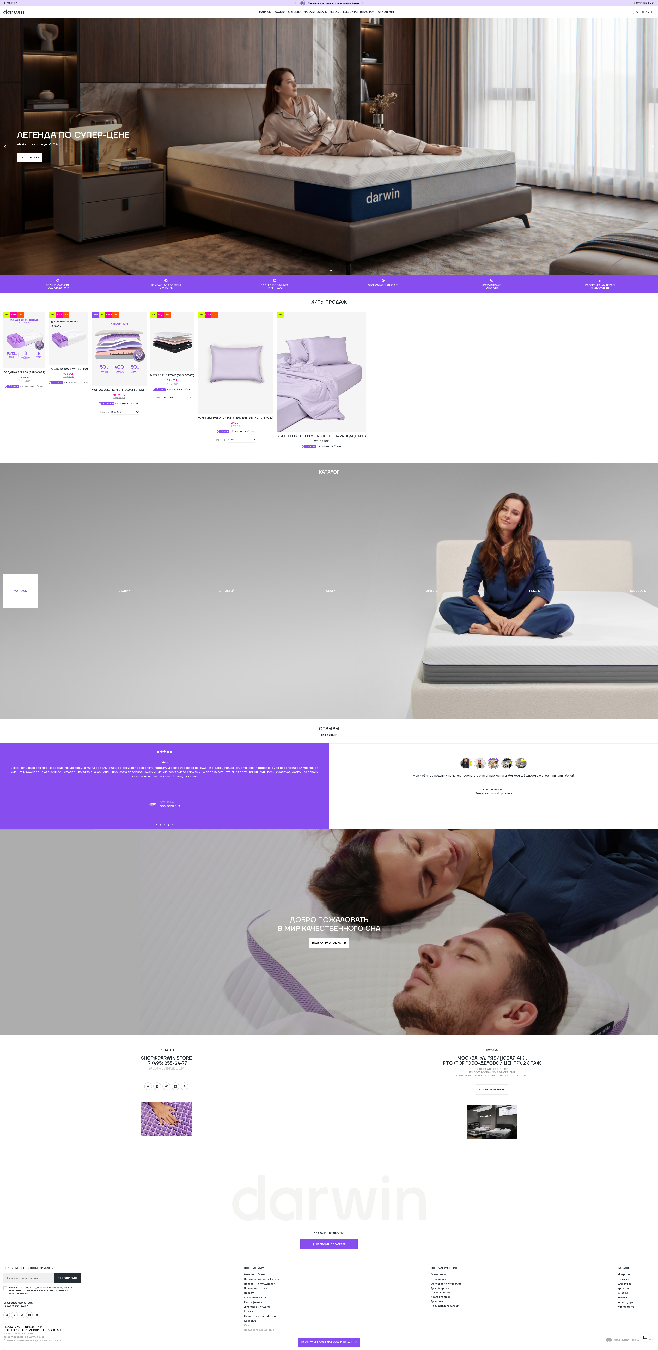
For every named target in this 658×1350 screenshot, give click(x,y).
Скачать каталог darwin (260, 1316)
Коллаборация (440, 1296)
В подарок (367, 12)
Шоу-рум (249, 1311)
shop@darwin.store (166, 1058)
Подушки (279, 12)
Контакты (250, 1320)
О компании (439, 1274)
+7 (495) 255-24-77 (644, 3)
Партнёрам (438, 1279)
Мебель (334, 12)
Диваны (322, 12)
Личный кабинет (254, 1274)
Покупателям (385, 12)
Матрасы (265, 12)
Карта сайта (626, 1307)
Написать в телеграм (445, 1306)
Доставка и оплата (257, 1307)
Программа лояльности (259, 1283)
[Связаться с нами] (645, 1337)
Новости (249, 1293)
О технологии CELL (256, 1297)
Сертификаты (253, 1302)
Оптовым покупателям (446, 1283)
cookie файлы (342, 1342)
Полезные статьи (255, 1288)
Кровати (309, 12)
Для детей (294, 12)
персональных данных (19, 1290)
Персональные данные (259, 1330)
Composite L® (170, 806)
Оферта (249, 1325)
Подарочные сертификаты (261, 1279)
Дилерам (437, 1301)
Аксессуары (350, 12)
